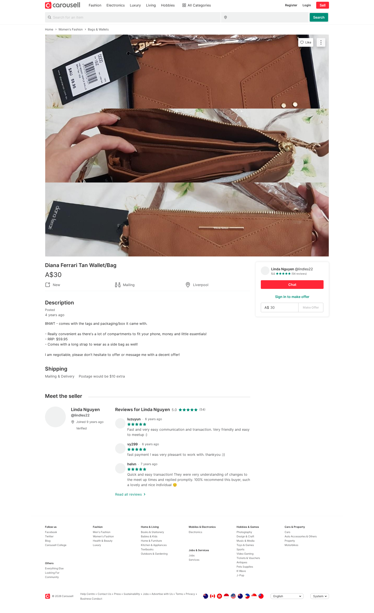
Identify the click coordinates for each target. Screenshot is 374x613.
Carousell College (55, 545)
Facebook (51, 532)
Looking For (52, 572)
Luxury (97, 545)
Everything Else (54, 568)
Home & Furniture (151, 540)
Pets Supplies (245, 566)
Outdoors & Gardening (154, 553)
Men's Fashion (101, 532)
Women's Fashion (103, 536)
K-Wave (241, 571)
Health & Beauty (103, 540)
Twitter (49, 536)
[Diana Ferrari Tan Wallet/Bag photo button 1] (187, 72)
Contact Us (104, 593)
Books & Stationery (152, 532)
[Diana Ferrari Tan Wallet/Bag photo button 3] (187, 219)
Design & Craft (245, 536)
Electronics (195, 532)
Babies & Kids (149, 536)
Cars (287, 532)
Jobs (192, 555)
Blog (47, 540)
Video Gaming (245, 553)
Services (194, 559)
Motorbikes (291, 545)
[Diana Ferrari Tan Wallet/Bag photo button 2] (187, 145)
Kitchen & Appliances (154, 545)
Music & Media (246, 540)
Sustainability (132, 593)
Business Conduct (91, 598)
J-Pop (240, 575)
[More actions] (321, 42)
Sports (240, 549)
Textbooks (147, 549)
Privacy (190, 593)
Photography (244, 532)
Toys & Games (245, 545)
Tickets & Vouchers (248, 558)
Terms (179, 593)
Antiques (242, 562)
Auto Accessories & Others (301, 536)
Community (52, 577)
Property (290, 540)
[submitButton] (319, 17)
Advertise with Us (162, 593)
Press (117, 593)
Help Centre (87, 593)
